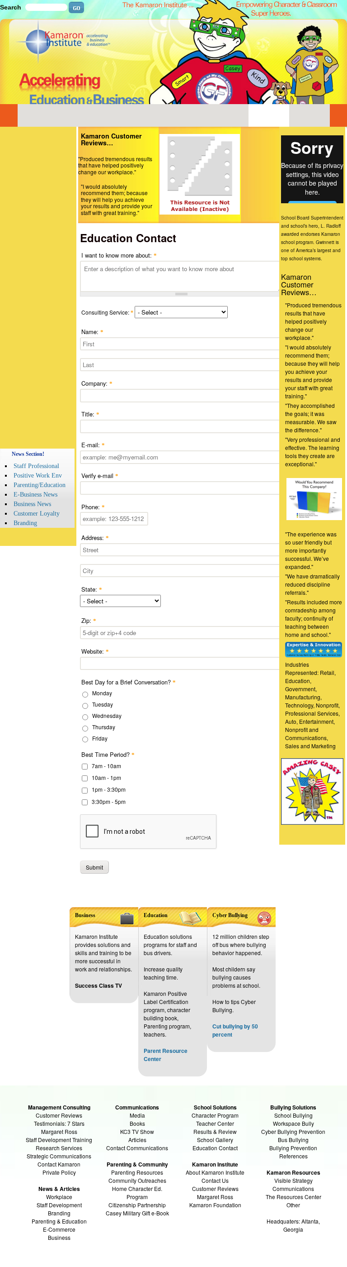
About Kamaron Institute (215, 1172)
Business (59, 1237)
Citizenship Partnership (137, 1205)
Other (293, 1205)
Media (137, 1115)
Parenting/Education (40, 485)
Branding (25, 523)
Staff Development (59, 1205)
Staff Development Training (59, 1139)
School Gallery (215, 1139)
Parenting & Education (59, 1221)
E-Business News (35, 494)
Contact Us (215, 1180)
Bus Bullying (293, 1139)
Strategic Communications (59, 1156)
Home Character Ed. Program (137, 1192)
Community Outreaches (137, 1180)
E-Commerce (59, 1229)
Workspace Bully (293, 1123)
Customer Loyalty (37, 513)
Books (137, 1123)
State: (91, 589)
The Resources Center (293, 1196)
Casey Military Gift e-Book (137, 1213)
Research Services (59, 1148)
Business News (32, 504)
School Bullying (293, 1115)
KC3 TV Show (137, 1131)
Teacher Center (215, 1123)
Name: (92, 331)
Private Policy (59, 1172)
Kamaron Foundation (215, 1205)
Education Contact (215, 1148)
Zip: (88, 620)
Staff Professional (36, 466)
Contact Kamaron (59, 1164)
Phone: (93, 506)
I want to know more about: (119, 255)
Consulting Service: (107, 312)
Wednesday (107, 715)
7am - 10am (106, 766)
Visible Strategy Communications (293, 1184)
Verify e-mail (99, 475)
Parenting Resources (137, 1172)
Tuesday (102, 704)
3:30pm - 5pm (109, 801)
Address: (95, 537)
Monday (102, 693)
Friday (100, 738)
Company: (97, 383)
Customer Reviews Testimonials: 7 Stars (59, 1119)
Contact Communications (137, 1148)
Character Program (215, 1115)
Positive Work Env (38, 475)
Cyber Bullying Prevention (293, 1131)
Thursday (103, 727)
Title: (90, 414)
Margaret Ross (59, 1131)
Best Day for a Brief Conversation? (128, 682)
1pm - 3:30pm (109, 789)
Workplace (59, 1196)
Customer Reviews (215, 1188)
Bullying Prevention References (293, 1152)
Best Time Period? (108, 754)
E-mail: (93, 444)
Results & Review (215, 1131)
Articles (137, 1139)
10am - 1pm (106, 777)
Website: (95, 651)
